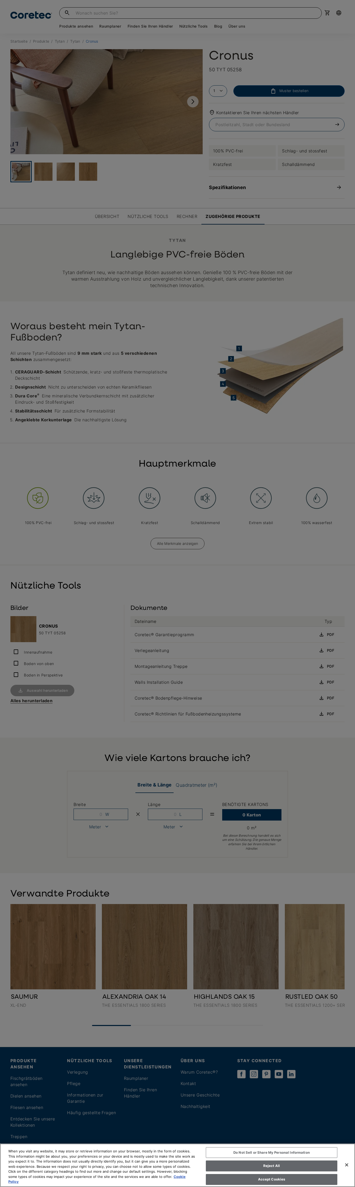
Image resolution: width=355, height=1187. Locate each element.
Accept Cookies (271, 1179)
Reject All (271, 1166)
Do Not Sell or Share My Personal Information (271, 1152)
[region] (177, 1165)
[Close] (346, 1165)
